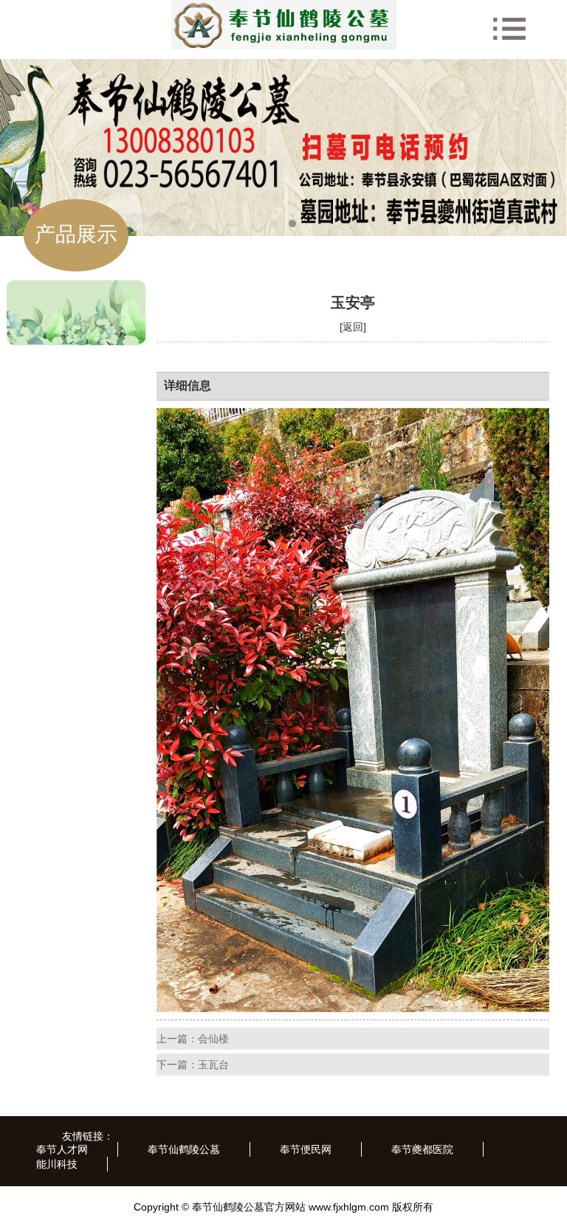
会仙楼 (213, 1039)
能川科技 (57, 1164)
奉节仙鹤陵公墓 (184, 1149)
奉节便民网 (305, 1149)
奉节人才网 (62, 1149)
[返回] (353, 327)
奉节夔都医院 (422, 1149)
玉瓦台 (213, 1064)
